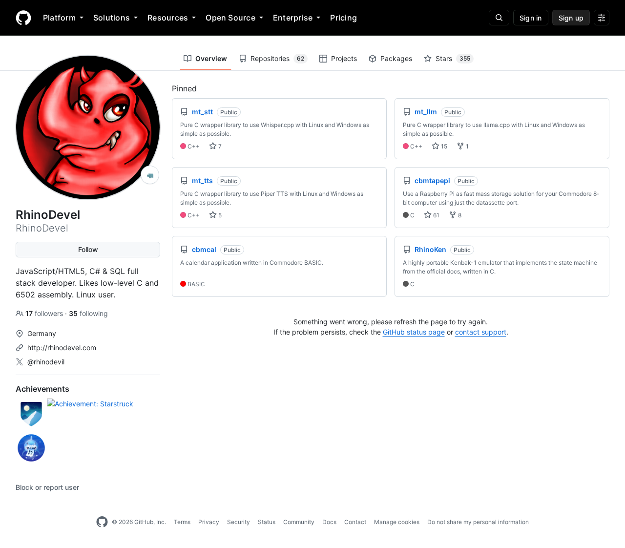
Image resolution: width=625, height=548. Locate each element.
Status (266, 522)
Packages (396, 58)
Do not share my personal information (478, 522)
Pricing (343, 17)
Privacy (208, 522)
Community (298, 522)
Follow (88, 249)
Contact (355, 522)
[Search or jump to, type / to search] (499, 17)
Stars (453, 58)
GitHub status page (414, 332)
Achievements (42, 389)
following (88, 313)
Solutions (111, 17)
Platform (59, 17)
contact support (480, 332)
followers (45, 313)
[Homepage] (23, 17)
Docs (329, 522)
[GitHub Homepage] (102, 522)
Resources (167, 17)
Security (238, 522)
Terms (182, 522)
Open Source (230, 17)
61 (435, 215)
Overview (211, 58)
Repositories (277, 58)
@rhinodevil (45, 362)
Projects (344, 58)
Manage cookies (396, 522)
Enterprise (292, 17)
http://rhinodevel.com (61, 347)
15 (443, 146)
